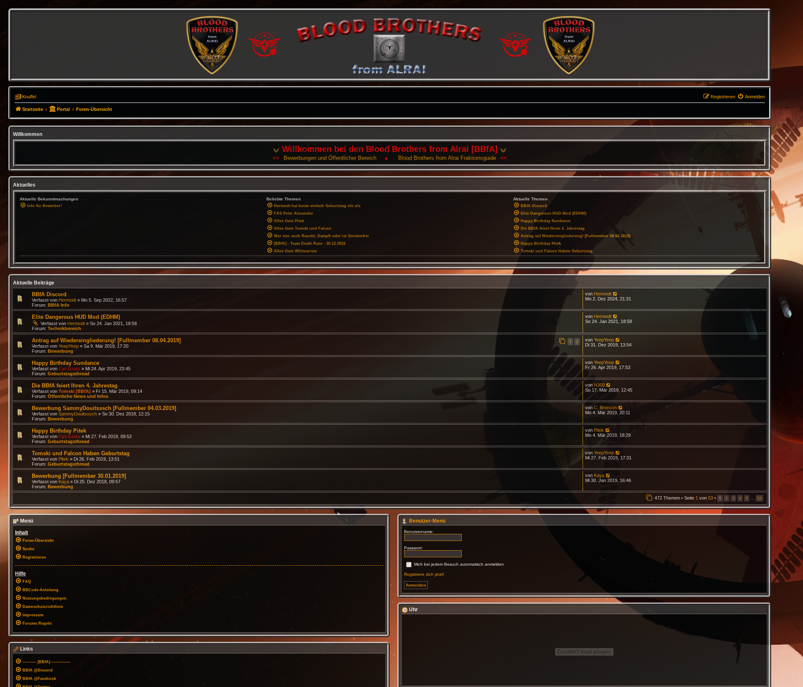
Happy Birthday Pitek (59, 431)
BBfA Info (58, 305)
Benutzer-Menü (426, 521)
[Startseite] (390, 45)
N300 (599, 384)
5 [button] (747, 498)
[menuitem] (751, 96)
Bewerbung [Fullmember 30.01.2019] (79, 476)
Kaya (64, 481)
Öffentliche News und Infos (78, 396)
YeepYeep (69, 346)
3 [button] (733, 498)
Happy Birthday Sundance (65, 363)
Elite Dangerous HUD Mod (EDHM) (76, 317)
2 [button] (727, 498)
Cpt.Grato (69, 368)
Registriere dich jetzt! (424, 574)
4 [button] (740, 498)
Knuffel (29, 96)
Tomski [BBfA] (75, 391)
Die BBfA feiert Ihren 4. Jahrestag (75, 385)
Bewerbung (60, 351)
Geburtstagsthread (69, 373)
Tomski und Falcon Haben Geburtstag (81, 453)
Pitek (599, 430)
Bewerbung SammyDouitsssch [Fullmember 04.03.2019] (104, 408)
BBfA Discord (49, 294)
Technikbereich (64, 328)
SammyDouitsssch (78, 413)
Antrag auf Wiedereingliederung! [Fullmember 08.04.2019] (106, 340)
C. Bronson (605, 407)
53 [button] (759, 498)
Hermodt (67, 299)
